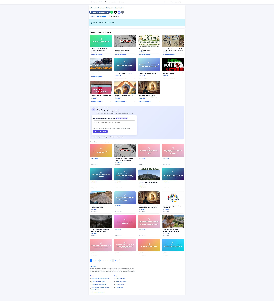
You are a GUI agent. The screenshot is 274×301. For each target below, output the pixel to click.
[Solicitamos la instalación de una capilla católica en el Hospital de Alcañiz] (149, 92)
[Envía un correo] (119, 12)
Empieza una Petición (177, 2)
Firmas (102, 16)
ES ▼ (102, 1)
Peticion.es (94, 2)
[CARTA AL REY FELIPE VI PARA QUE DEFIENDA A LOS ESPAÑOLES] (101, 45)
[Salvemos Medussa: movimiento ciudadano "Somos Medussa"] (125, 45)
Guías (91, 276)
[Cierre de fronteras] (101, 68)
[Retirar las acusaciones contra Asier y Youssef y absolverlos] (173, 69)
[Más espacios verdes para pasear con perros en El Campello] (149, 45)
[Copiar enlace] (122, 12)
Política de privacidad (114, 16)
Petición (93, 16)
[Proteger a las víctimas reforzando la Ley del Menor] (125, 92)
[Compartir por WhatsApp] (111, 12)
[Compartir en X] (115, 12)
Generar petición (101, 131)
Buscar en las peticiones (111, 2)
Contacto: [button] (121, 2)
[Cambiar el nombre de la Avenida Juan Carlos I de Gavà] (101, 92)
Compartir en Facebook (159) (101, 12)
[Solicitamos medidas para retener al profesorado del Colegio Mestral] (149, 69)
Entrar (167, 2)
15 (115, 261)
